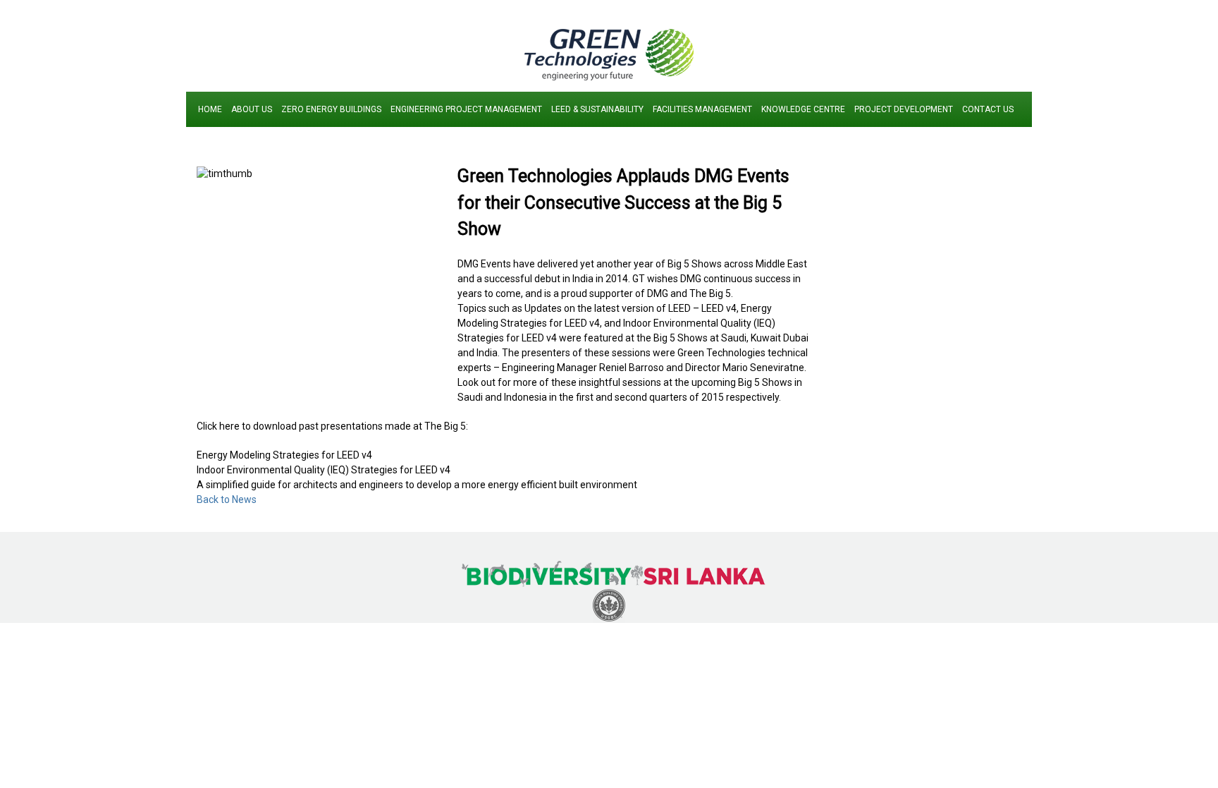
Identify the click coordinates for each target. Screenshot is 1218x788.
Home (210, 109)
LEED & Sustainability (597, 109)
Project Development (903, 109)
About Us (251, 109)
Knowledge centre (803, 109)
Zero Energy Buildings (331, 109)
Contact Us (988, 109)
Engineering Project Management (466, 109)
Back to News (227, 499)
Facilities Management (702, 109)
